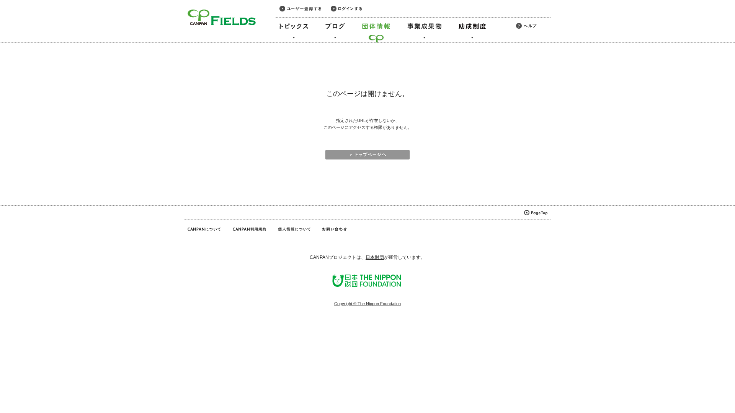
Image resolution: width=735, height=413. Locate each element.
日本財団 (375, 257)
